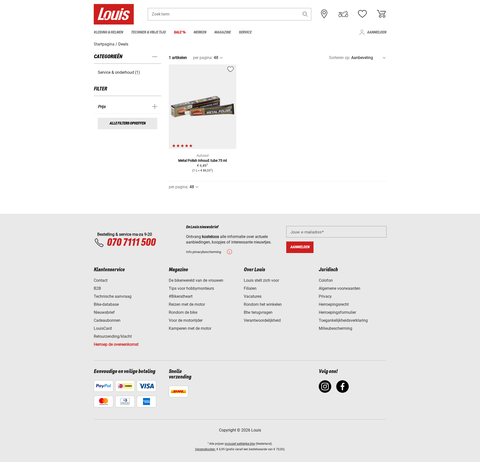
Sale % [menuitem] (180, 32)
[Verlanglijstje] (362, 14)
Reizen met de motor (187, 304)
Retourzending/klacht (113, 336)
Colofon (326, 280)
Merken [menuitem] (200, 32)
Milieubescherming (335, 328)
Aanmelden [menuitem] (376, 32)
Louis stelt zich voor (261, 280)
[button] (305, 14)
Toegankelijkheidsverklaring (343, 320)
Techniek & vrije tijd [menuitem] (148, 32)
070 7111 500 (131, 242)
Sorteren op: (339, 57)
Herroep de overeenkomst (116, 344)
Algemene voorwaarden (339, 288)
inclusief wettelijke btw (240, 444)
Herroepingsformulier (337, 312)
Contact (101, 280)
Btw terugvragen (258, 312)
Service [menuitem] (245, 32)
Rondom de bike (183, 312)
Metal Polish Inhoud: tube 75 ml (202, 160)
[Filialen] (324, 14)
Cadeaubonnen (107, 320)
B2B (97, 288)
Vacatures (253, 296)
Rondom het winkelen (263, 304)
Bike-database (106, 304)
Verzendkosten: (205, 449)
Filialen (250, 288)
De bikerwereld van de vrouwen (196, 280)
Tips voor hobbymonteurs (191, 288)
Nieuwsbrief (104, 312)
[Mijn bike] (343, 14)
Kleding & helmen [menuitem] (108, 32)
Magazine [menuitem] (222, 32)
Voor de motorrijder (185, 320)
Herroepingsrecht (334, 304)
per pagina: (203, 57)
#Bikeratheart (180, 296)
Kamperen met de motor (190, 328)
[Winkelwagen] (381, 14)
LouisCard (103, 328)
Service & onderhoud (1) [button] (119, 72)
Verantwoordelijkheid (262, 320)
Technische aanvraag (113, 296)
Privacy (325, 296)
